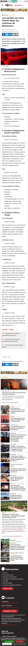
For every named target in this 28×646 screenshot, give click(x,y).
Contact (5, 572)
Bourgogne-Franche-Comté (16, 465)
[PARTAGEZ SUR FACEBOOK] (3, 34)
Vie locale (19, 541)
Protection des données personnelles (13, 579)
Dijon (12, 484)
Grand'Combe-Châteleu (17, 553)
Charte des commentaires (10, 577)
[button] (24, 1)
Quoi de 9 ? (13, 543)
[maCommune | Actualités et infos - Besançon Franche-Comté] (9, 5)
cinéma (4, 357)
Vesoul (12, 416)
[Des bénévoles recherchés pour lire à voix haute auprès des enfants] (5, 408)
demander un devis (10, 611)
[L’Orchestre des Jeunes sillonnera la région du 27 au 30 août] (5, 466)
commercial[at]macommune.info (10, 607)
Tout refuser (19, 641)
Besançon (5, 15)
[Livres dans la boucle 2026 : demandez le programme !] (5, 477)
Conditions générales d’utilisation (12, 585)
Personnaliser (7, 644)
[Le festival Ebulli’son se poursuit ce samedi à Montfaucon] (5, 427)
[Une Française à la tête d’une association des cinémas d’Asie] (5, 418)
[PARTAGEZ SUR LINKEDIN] (10, 34)
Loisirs (14, 512)
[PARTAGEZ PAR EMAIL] (13, 34)
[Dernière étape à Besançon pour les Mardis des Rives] (5, 495)
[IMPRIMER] (16, 34)
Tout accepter (9, 641)
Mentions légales (7, 583)
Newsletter (8, 588)
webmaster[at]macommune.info (10, 624)
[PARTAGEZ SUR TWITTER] (6, 34)
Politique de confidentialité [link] (19, 644)
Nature (22, 484)
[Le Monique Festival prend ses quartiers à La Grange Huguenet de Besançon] (5, 456)
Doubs (12, 406)
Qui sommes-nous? (8, 575)
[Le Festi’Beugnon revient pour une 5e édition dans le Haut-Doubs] (5, 555)
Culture (11, 15)
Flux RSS (5, 581)
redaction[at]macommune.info (10, 603)
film (9, 357)
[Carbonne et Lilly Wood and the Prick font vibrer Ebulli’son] (14, 384)
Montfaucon (5, 391)
